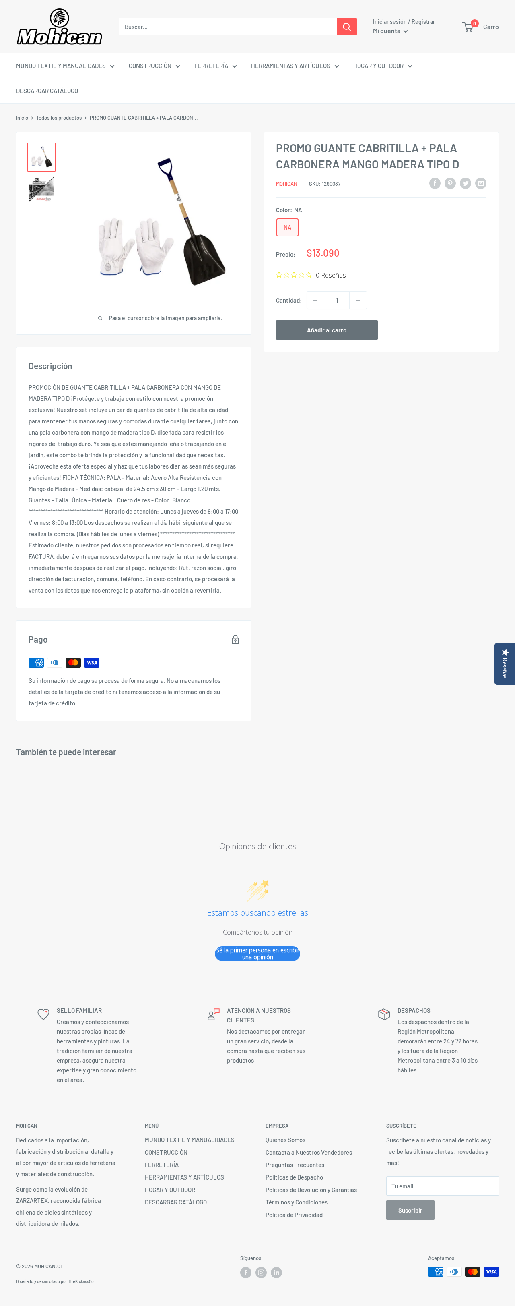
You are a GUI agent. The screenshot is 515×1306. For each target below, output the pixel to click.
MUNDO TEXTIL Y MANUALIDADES (61, 65)
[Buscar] (347, 26)
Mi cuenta (387, 30)
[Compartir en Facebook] (435, 183)
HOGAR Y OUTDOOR (378, 65)
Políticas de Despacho (294, 1177)
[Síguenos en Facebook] (245, 1272)
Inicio (22, 117)
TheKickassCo (81, 1281)
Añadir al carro (326, 330)
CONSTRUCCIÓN (150, 65)
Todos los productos (59, 117)
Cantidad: (289, 300)
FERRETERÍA (211, 65)
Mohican (286, 183)
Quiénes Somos (285, 1139)
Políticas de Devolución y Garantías (311, 1189)
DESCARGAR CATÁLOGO (47, 90)
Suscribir (410, 1210)
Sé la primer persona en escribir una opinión (257, 953)
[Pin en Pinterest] (450, 183)
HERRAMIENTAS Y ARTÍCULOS (290, 65)
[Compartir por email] (480, 183)
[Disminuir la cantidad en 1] (315, 300)
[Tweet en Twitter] (465, 183)
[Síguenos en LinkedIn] (276, 1272)
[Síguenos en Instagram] (261, 1272)
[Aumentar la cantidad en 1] (358, 300)
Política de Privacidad (294, 1214)
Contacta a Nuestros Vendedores (309, 1152)
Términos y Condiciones (297, 1202)
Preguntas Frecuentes (295, 1164)
